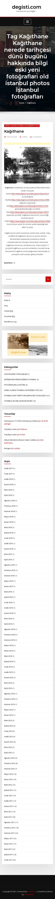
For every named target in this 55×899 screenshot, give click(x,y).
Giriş (6, 305)
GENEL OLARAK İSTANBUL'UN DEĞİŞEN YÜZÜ (22, 125)
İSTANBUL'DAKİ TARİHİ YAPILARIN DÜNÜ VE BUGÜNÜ (25, 395)
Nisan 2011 (8, 844)
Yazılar (8, 311)
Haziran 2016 (9, 511)
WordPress (31, 891)
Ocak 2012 (8, 795)
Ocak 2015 (8, 602)
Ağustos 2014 (9, 629)
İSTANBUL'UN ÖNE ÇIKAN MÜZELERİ (18, 401)
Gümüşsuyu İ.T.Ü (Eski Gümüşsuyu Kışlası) (21, 421)
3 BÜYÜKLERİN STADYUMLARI (15, 374)
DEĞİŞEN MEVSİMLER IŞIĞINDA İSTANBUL (20, 379)
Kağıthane (31, 103)
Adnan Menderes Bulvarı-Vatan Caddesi (20, 440)
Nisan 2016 (8, 522)
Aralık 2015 (8, 543)
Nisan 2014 (8, 650)
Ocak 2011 (8, 860)
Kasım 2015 (8, 549)
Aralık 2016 (8, 479)
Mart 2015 (8, 591)
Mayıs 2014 (8, 645)
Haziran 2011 (9, 833)
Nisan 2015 (8, 586)
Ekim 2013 (8, 683)
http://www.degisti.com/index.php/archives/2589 (30, 200)
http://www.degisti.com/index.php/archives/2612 (30, 193)
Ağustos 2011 (9, 822)
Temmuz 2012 (9, 763)
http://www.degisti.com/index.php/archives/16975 (29, 212)
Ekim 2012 (8, 747)
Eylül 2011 (8, 817)
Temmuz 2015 (9, 570)
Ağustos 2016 (9, 500)
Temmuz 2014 (9, 634)
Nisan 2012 (8, 779)
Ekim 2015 (8, 554)
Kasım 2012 (8, 742)
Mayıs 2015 (8, 581)
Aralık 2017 (8, 468)
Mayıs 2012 (8, 774)
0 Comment (37, 137)
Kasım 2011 (8, 806)
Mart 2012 (8, 785)
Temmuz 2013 (9, 699)
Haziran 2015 (9, 575)
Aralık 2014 (8, 608)
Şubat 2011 (8, 854)
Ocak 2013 (8, 731)
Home (21, 103)
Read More (8, 263)
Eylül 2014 (8, 624)
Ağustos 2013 (9, 693)
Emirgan (7, 448)
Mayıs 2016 (8, 516)
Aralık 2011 (8, 801)
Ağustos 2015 (9, 565)
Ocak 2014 (8, 667)
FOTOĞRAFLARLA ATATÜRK (14, 385)
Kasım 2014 (8, 613)
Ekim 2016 (8, 490)
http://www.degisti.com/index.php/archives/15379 (29, 206)
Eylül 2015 (8, 559)
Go (48, 279)
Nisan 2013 (8, 715)
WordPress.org (10, 321)
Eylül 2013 (8, 688)
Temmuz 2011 (9, 827)
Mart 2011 (8, 849)
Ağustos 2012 (9, 758)
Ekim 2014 (8, 618)
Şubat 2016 (8, 532)
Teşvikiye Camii (10, 429)
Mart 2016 (8, 527)
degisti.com (26, 7)
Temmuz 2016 (9, 506)
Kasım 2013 (8, 677)
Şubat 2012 (8, 790)
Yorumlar (9, 316)
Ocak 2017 (8, 473)
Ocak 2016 (8, 538)
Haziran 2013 (9, 704)
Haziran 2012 (9, 768)
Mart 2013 (8, 720)
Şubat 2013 (8, 726)
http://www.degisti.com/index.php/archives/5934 (30, 221)
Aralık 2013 (8, 672)
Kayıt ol (7, 300)
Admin (24, 137)
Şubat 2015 (8, 597)
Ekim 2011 (8, 811)
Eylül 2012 (8, 752)
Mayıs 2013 (8, 709)
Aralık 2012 (8, 736)
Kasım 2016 (8, 484)
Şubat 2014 (8, 661)
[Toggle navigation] (27, 21)
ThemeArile (28, 894)
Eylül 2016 (8, 495)
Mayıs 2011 (8, 838)
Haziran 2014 (9, 640)
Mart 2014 (8, 656)
